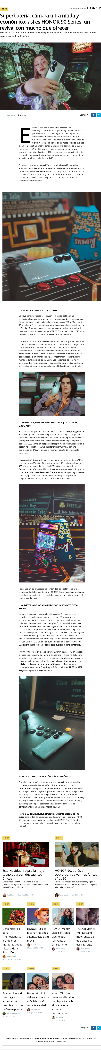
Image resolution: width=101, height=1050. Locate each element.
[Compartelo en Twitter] (98, 114)
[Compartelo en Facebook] (93, 114)
